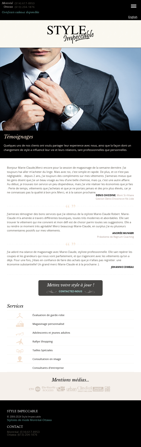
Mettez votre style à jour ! (70, 288)
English (132, 17)
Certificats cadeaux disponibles (20, 12)
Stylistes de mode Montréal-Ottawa (29, 420)
